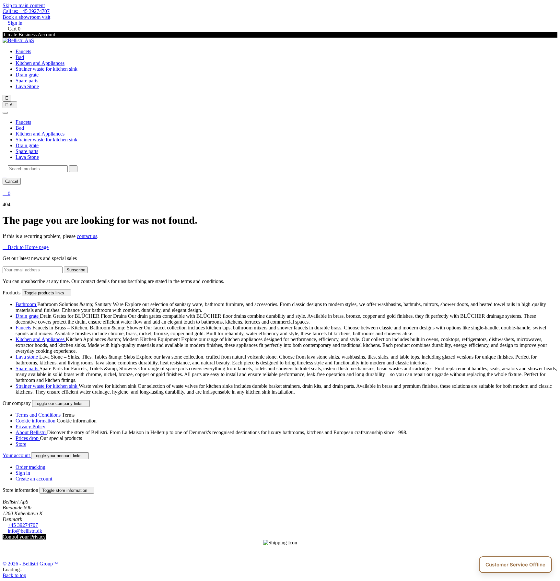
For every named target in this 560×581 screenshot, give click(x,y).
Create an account (34, 478)
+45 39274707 (23, 525)
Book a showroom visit (26, 17)
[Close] (5, 113)
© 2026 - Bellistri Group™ (30, 563)
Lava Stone (27, 86)
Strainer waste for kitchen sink (46, 69)
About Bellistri (31, 432)
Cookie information (36, 420)
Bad (20, 57)
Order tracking (30, 467)
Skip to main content (24, 5)
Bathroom (26, 304)
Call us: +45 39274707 (26, 11)
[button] (4, 175)
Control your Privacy (24, 537)
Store (21, 444)
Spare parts (27, 80)
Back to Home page (26, 247)
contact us (87, 236)
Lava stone (27, 357)
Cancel (11, 181)
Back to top (14, 575)
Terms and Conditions (39, 415)
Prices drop (28, 438)
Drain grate (27, 74)
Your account (17, 455)
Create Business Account (29, 34)
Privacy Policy (30, 426)
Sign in (23, 473)
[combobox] (38, 168)
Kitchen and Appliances (40, 63)
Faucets (23, 51)
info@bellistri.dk (25, 531)
